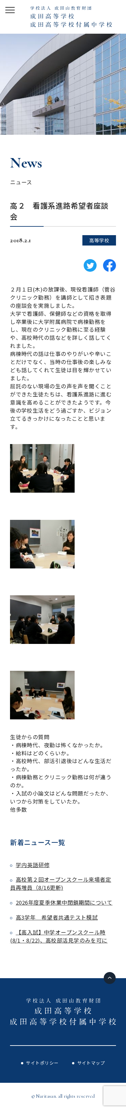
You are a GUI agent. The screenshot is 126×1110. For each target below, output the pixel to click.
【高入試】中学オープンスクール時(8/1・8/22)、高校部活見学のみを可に (59, 936)
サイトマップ (91, 1062)
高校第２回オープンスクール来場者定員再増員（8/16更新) (60, 883)
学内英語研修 (32, 865)
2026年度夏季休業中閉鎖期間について (64, 902)
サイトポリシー (42, 1062)
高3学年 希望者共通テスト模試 (57, 917)
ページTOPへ (110, 978)
